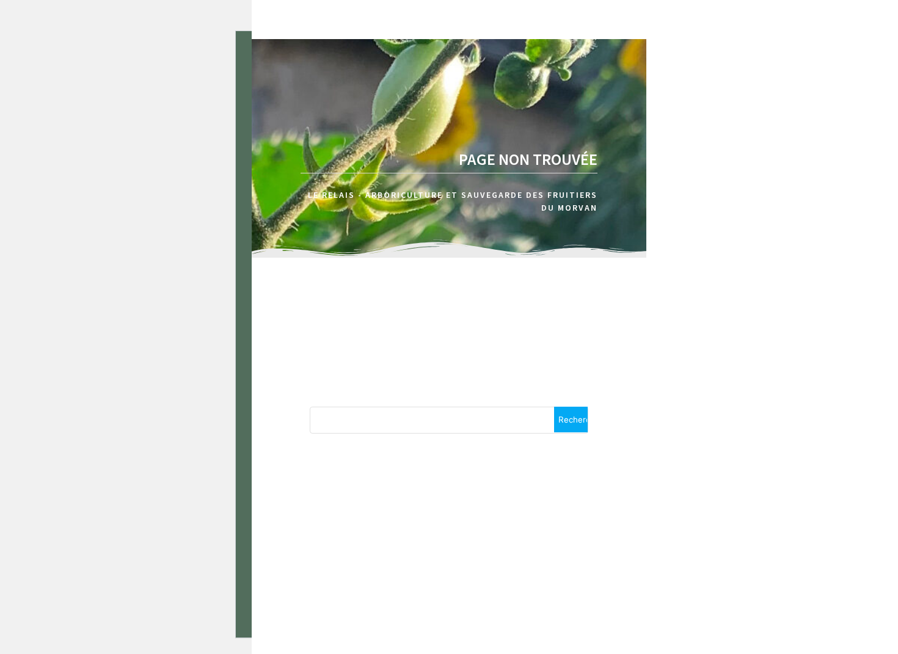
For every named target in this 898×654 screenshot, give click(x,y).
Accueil (742, 73)
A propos (819, 73)
